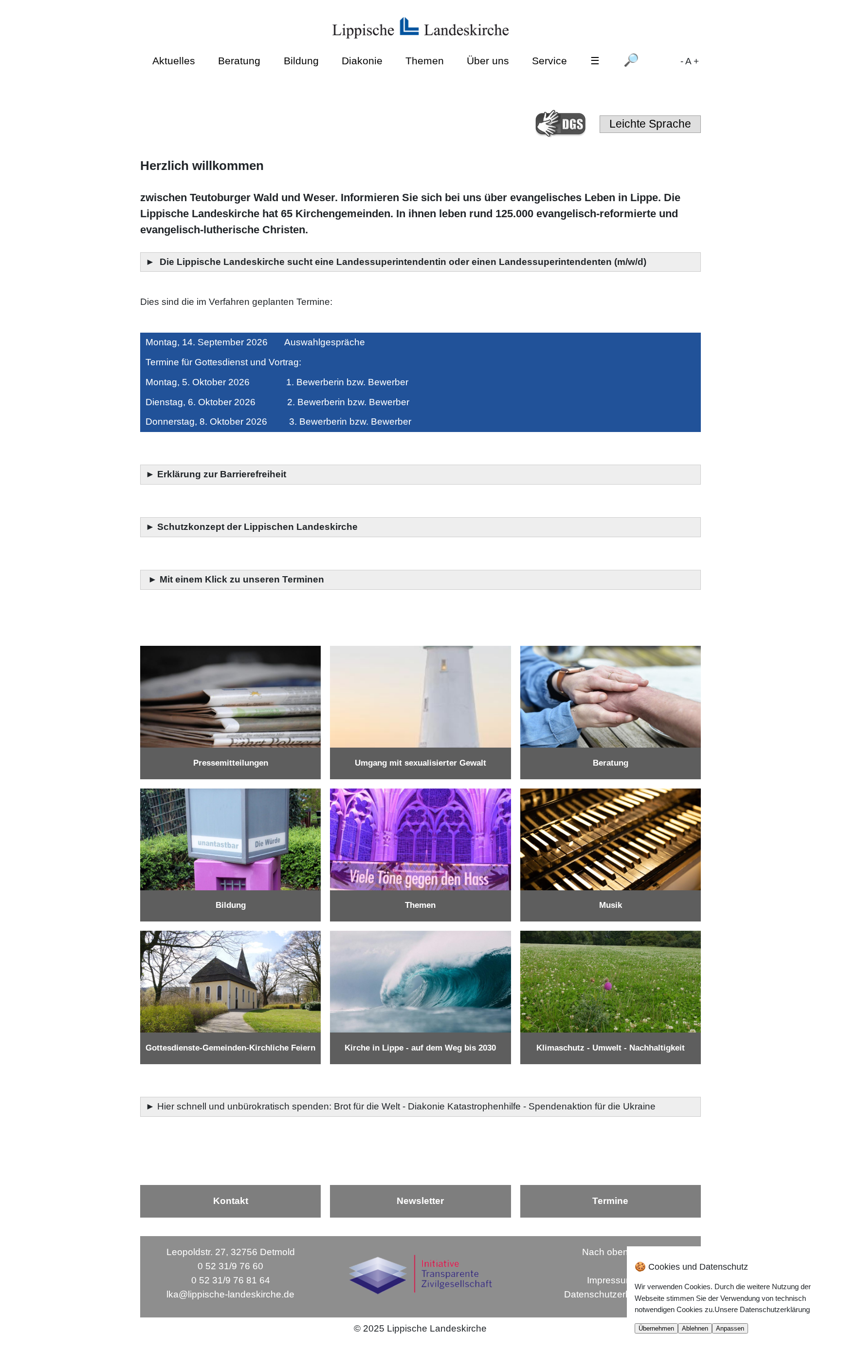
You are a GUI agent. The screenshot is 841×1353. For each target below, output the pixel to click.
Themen (424, 60)
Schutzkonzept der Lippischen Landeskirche (257, 527)
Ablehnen (695, 1328)
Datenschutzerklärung (610, 1294)
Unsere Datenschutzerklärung (762, 1309)
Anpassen (730, 1328)
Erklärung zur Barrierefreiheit (223, 474)
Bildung (301, 60)
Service (549, 60)
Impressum (610, 1280)
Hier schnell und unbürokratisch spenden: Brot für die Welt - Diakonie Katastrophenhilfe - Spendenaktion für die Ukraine (407, 1106)
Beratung (239, 60)
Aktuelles (173, 60)
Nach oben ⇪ (610, 1252)
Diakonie (362, 60)
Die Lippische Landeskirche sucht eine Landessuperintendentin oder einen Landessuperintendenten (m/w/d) (404, 262)
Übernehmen (656, 1328)
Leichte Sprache (650, 123)
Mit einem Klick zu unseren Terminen (242, 579)
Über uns (488, 60)
